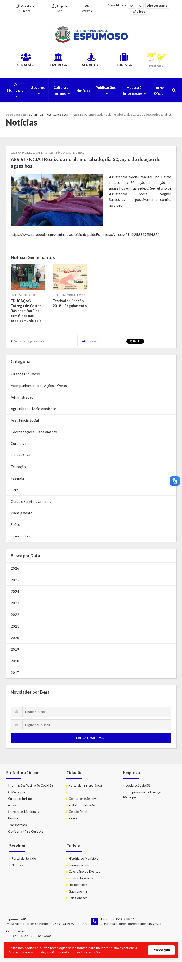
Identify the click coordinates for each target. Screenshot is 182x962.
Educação (18, 466)
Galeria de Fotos (80, 865)
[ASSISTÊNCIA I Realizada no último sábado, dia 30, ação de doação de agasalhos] (57, 200)
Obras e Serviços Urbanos (31, 501)
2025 (15, 580)
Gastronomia (78, 891)
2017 (15, 672)
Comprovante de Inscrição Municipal (142, 794)
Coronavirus (20, 443)
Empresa (58, 65)
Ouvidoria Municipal (26, 8)
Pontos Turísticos (81, 878)
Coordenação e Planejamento (34, 432)
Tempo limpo (154, 65)
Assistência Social (58, 114)
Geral (80, 152)
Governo (38, 87)
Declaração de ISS (138, 785)
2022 (15, 614)
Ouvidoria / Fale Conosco (25, 831)
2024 (15, 591)
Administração (22, 397)
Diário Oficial (159, 90)
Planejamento (21, 513)
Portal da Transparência (85, 785)
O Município (15, 87)
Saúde (15, 524)
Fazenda (17, 478)
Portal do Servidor (24, 858)
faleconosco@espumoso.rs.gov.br (137, 924)
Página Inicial (35, 114)
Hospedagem (78, 885)
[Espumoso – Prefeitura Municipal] (91, 35)
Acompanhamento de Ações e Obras (39, 385)
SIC (71, 792)
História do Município (83, 858)
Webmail (87, 11)
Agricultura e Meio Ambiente (33, 409)
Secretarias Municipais (23, 812)
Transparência (18, 825)
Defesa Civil (20, 455)
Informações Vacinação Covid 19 (31, 785)
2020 (15, 638)
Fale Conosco (78, 898)
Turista (124, 65)
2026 (15, 568)
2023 (15, 603)
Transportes (20, 536)
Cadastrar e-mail (91, 738)
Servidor (91, 65)
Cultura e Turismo (61, 90)
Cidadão (26, 65)
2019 (15, 649)
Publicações (106, 87)
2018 (15, 661)
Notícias (83, 90)
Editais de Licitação (82, 805)
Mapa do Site (62, 8)
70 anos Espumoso (25, 374)
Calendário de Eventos (84, 871)
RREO (73, 818)
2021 (15, 626)
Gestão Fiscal (78, 812)
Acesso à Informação (132, 90)
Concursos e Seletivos (84, 799)
